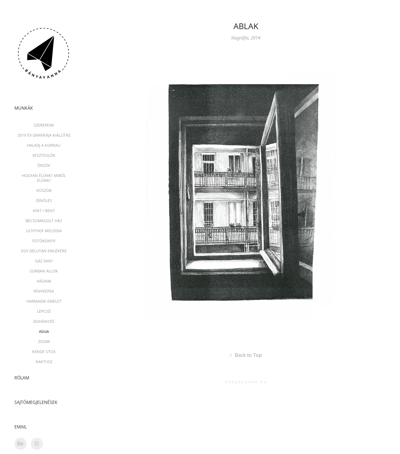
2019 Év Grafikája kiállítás (43, 135)
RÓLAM (21, 378)
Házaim (44, 281)
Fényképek (43, 291)
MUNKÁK (23, 108)
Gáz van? (44, 260)
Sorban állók (44, 271)
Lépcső (44, 311)
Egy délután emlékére (44, 250)
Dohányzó (43, 321)
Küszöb (43, 190)
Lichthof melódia (44, 230)
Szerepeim (44, 125)
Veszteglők (44, 155)
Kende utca (44, 351)
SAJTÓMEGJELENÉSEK (35, 402)
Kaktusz (44, 361)
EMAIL (20, 427)
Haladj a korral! (44, 145)
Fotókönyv (43, 240)
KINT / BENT (44, 210)
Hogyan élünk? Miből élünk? (44, 178)
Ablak (44, 331)
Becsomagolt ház (44, 220)
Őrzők (43, 165)
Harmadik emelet (43, 301)
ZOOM (44, 341)
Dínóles (44, 200)
